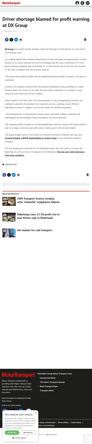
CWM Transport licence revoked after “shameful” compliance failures (38, 200)
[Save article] (85, 40)
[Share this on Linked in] (16, 40)
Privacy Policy (63, 422)
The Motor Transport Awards (52, 382)
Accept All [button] (12, 433)
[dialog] (20, 426)
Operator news (11, 164)
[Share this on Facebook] (7, 40)
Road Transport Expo (49, 386)
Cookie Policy (76, 422)
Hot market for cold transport (34, 230)
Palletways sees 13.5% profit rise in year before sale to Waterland (38, 216)
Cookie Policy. (17, 428)
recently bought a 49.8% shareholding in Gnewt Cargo (31, 138)
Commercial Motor (48, 378)
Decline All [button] (28, 433)
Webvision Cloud (51, 434)
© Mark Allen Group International (42, 422)
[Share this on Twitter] (11, 40)
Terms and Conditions (46, 425)
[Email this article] (21, 40)
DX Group (9, 49)
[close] (87, 35)
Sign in (56, 35)
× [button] (36, 413)
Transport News (47, 390)
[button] (20, 437)
